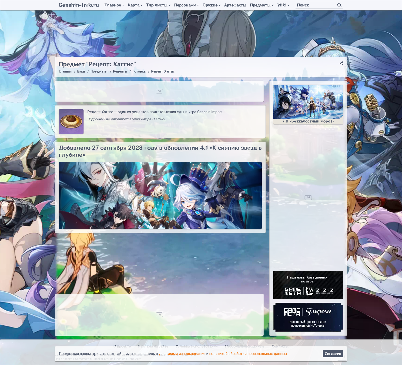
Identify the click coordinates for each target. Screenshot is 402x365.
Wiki (281, 5)
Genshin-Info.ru (79, 5)
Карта (133, 5)
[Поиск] (339, 5)
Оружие (210, 5)
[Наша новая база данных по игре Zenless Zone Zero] (308, 285)
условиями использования (182, 354)
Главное (112, 5)
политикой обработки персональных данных (248, 354)
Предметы (260, 5)
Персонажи (185, 5)
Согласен (333, 354)
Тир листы (157, 5)
